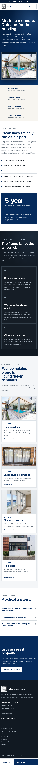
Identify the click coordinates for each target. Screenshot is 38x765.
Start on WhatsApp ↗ (7, 734)
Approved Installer (8, 718)
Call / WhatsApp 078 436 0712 (19, 1)
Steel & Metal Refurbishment (9, 711)
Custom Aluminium (6, 706)
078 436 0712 (5, 726)
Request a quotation (12, 669)
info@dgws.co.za (6, 728)
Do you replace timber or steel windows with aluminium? (16, 609)
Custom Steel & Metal (7, 708)
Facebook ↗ (5, 739)
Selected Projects (6, 713)
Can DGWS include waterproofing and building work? (15, 625)
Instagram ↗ (5, 742)
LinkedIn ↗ (4, 744)
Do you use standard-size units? (13, 617)
